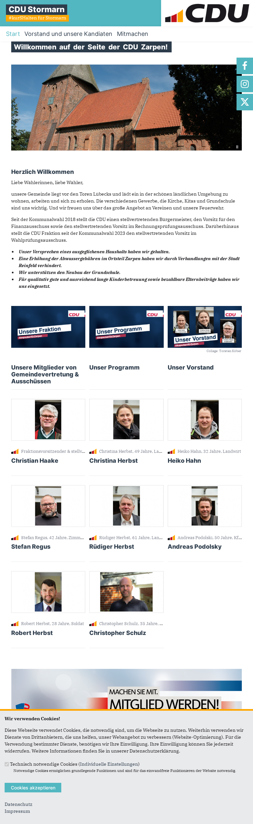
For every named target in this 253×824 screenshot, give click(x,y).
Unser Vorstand (191, 367)
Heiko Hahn (184, 460)
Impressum (17, 811)
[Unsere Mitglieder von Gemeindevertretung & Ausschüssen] (48, 309)
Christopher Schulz (117, 632)
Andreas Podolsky (195, 546)
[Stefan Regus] (48, 488)
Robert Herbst (32, 632)
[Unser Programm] (126, 309)
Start (13, 33)
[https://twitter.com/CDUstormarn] (245, 102)
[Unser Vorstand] (205, 309)
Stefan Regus (30, 546)
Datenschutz (18, 804)
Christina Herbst (113, 460)
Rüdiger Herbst (111, 546)
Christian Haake (34, 460)
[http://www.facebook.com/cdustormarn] (245, 66)
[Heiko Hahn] (205, 402)
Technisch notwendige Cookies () (75, 764)
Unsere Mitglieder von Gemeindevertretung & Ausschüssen (45, 374)
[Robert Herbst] (48, 574)
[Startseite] (207, 3)
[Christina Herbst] (126, 402)
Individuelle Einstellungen (109, 764)
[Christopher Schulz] (126, 574)
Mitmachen (132, 33)
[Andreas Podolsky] (205, 488)
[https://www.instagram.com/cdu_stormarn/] (245, 84)
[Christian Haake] (48, 402)
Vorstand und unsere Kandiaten (68, 33)
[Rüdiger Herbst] (126, 488)
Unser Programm (114, 367)
